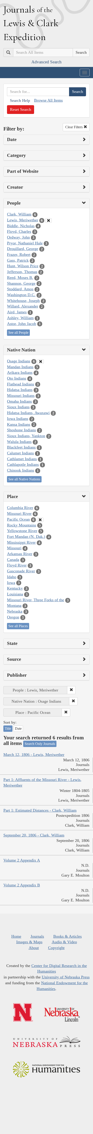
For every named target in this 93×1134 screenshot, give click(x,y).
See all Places (18, 626)
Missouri (14, 548)
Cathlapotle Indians (23, 464)
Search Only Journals (40, 744)
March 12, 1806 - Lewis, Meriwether (33, 754)
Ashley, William (20, 318)
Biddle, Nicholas (21, 226)
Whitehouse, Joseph (23, 300)
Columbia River (20, 507)
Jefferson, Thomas (22, 272)
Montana (14, 605)
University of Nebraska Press (66, 977)
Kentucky (15, 588)
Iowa (11, 582)
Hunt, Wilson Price (22, 266)
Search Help (20, 100)
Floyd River (17, 565)
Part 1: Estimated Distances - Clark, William (40, 810)
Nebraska (14, 611)
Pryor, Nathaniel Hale (25, 243)
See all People (18, 332)
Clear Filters (74, 127)
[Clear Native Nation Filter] (40, 361)
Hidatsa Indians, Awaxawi (28, 413)
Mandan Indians (20, 367)
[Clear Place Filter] (40, 520)
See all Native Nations (24, 479)
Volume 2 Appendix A (21, 860)
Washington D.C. (21, 295)
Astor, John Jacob (21, 323)
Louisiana (15, 594)
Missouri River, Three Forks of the (35, 600)
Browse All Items (48, 100)
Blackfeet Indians (21, 447)
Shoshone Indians (21, 430)
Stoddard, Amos (20, 289)
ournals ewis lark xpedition (30, 23)
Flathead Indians (20, 384)
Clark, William (19, 214)
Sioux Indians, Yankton (26, 436)
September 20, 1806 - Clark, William (33, 835)
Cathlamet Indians (22, 459)
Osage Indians (18, 361)
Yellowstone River (22, 530)
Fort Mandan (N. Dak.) (26, 536)
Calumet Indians (20, 453)
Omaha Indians (19, 401)
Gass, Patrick (18, 260)
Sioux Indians (18, 407)
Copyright (56, 948)
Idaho (11, 577)
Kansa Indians (18, 424)
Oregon (13, 617)
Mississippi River (21, 542)
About (34, 948)
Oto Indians (16, 378)
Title (8, 728)
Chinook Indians (20, 470)
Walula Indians (19, 441)
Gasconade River (21, 571)
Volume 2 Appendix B (21, 885)
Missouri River (19, 513)
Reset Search (20, 109)
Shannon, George (21, 283)
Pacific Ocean (18, 519)
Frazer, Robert (18, 254)
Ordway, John (18, 237)
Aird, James (17, 312)
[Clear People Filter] (48, 220)
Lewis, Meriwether (22, 220)
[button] (71, 690)
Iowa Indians (17, 418)
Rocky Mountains (21, 525)
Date (18, 728)
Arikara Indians (20, 372)
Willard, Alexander (22, 306)
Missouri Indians (21, 395)
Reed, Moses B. (20, 277)
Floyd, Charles (19, 231)
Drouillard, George (22, 248)
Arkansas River (19, 554)
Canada (13, 559)
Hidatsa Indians (20, 389)
